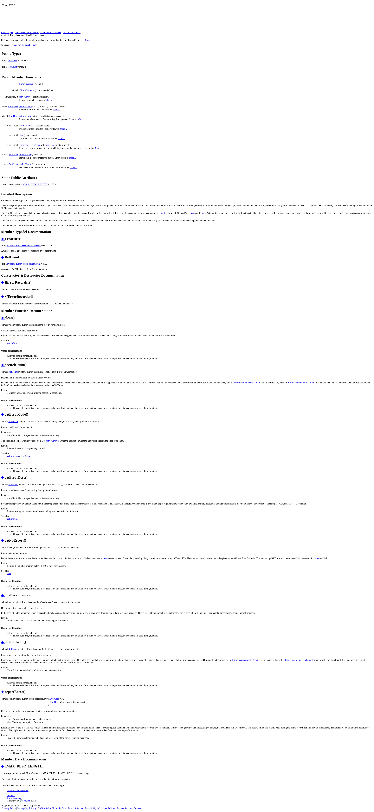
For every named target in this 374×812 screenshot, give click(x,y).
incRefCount (25, 154)
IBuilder (162, 213)
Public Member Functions (27, 32)
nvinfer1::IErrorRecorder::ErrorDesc (24, 245)
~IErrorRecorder (26, 90)
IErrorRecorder (26, 84)
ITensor (203, 213)
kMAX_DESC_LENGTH (35, 184)
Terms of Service (75, 808)
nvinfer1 (11, 795)
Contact (137, 808)
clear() (106, 558)
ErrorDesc (12, 60)
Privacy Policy (9, 808)
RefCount (12, 67)
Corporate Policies (106, 808)
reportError (24, 145)
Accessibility (91, 808)
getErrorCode (25, 106)
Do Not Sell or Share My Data (52, 808)
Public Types (7, 32)
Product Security (124, 808)
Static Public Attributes (50, 32)
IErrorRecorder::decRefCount (246, 382)
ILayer (191, 213)
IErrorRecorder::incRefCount (300, 382)
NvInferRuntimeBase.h (24, 45)
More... (88, 40)
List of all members (71, 32)
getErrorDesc (25, 116)
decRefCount (25, 164)
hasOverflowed (26, 125)
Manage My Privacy (26, 808)
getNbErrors (24, 96)
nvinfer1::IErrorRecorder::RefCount (23, 264)
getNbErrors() (52, 441)
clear (21, 135)
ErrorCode (13, 106)
